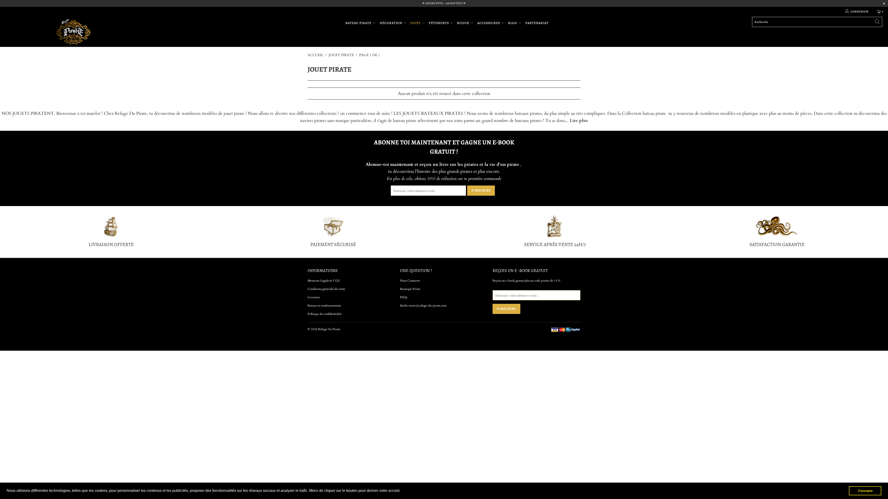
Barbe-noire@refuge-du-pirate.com (423, 306)
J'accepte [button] (865, 491)
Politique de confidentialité (325, 314)
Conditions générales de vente (326, 289)
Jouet (416, 23)
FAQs (403, 297)
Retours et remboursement (324, 306)
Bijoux (463, 23)
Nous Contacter (410, 281)
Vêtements (439, 23)
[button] (402, 491)
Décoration (391, 23)
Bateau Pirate (358, 23)
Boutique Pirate (410, 289)
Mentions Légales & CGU (324, 281)
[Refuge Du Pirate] (73, 31)
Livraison (314, 297)
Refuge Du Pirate (329, 329)
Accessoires (489, 23)
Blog (513, 23)
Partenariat (537, 23)
